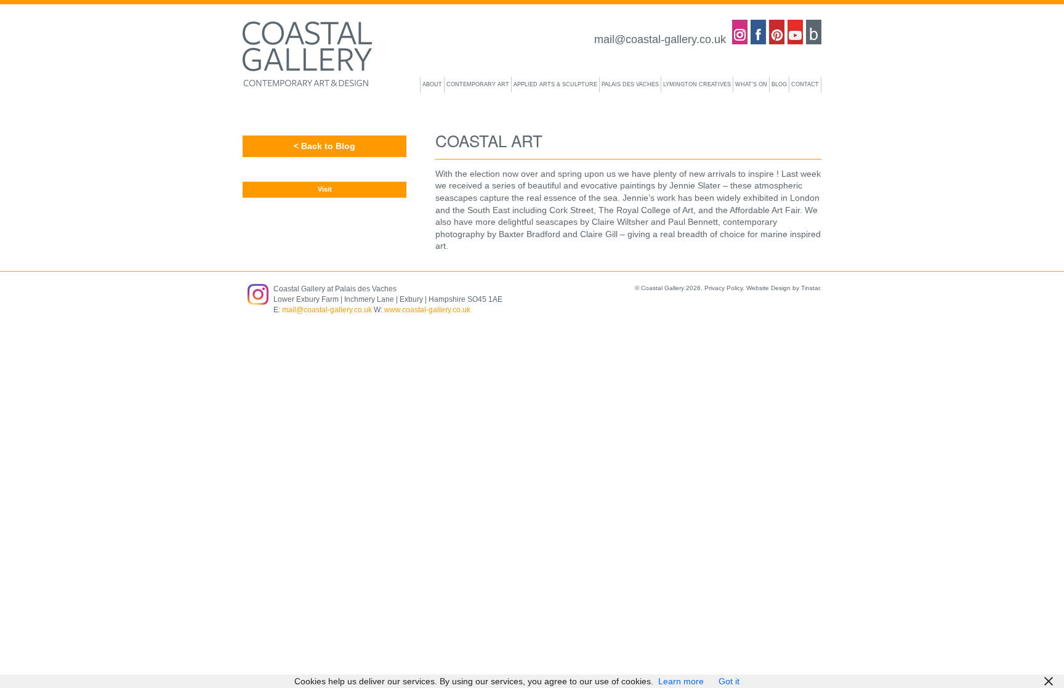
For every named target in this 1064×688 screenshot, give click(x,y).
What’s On (751, 84)
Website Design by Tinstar (783, 288)
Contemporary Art (477, 84)
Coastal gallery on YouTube (795, 32)
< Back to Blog (324, 146)
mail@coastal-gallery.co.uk (660, 39)
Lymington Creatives (697, 84)
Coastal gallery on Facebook (758, 32)
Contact (805, 84)
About (432, 84)
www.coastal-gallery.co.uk (427, 310)
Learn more (681, 681)
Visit (325, 189)
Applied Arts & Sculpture (555, 84)
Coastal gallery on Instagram (740, 32)
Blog (813, 32)
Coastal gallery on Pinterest (776, 32)
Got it (729, 681)
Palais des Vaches (630, 84)
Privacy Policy (723, 288)
